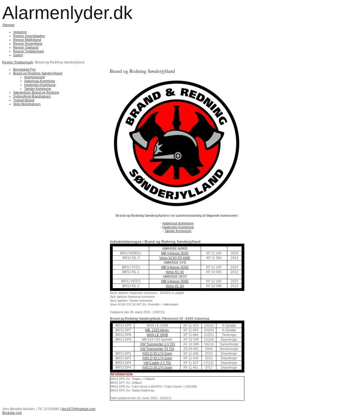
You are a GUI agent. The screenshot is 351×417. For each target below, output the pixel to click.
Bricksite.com (12, 413)
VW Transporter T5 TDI (157, 349)
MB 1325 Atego (157, 330)
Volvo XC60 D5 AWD (174, 258)
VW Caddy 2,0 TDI (157, 363)
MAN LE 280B (157, 335)
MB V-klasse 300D (175, 253)
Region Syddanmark (17, 62)
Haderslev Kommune (178, 227)
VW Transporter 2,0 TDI (157, 344)
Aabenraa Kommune (178, 223)
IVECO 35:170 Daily (157, 353)
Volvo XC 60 (175, 272)
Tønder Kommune (178, 231)
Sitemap (8, 25)
